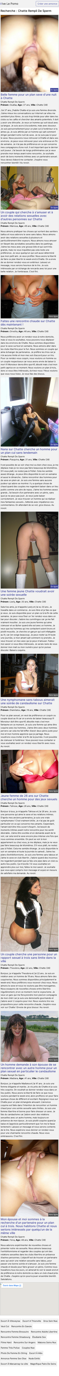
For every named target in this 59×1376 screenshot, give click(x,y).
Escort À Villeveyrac (10, 1321)
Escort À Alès (35, 1353)
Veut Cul (5, 1326)
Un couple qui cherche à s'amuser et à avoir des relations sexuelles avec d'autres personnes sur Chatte (27, 216)
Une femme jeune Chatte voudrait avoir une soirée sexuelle (27, 593)
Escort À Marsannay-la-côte (14, 1364)
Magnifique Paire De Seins (43, 1364)
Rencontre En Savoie (21, 1326)
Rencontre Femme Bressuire (15, 1331)
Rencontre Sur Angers (24, 1342)
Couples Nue (28, 1347)
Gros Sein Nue (50, 1321)
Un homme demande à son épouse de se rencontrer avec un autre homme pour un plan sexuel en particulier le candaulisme (29, 1068)
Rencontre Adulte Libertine (44, 1331)
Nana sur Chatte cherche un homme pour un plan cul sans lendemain (29, 450)
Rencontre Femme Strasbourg (15, 1337)
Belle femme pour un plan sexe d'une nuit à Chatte (29, 96)
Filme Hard (6, 1342)
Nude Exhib (34, 1358)
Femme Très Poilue (10, 1347)
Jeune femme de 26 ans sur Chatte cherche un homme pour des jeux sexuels (29, 797)
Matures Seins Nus (47, 1342)
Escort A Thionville (32, 1321)
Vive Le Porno (9, 3)
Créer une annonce (47, 3)
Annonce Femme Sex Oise (13, 1358)
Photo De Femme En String (14, 1353)
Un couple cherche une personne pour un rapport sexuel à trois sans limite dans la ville (29, 958)
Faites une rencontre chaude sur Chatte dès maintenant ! (28, 322)
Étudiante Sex (39, 1337)
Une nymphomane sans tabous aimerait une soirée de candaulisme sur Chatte (28, 701)
